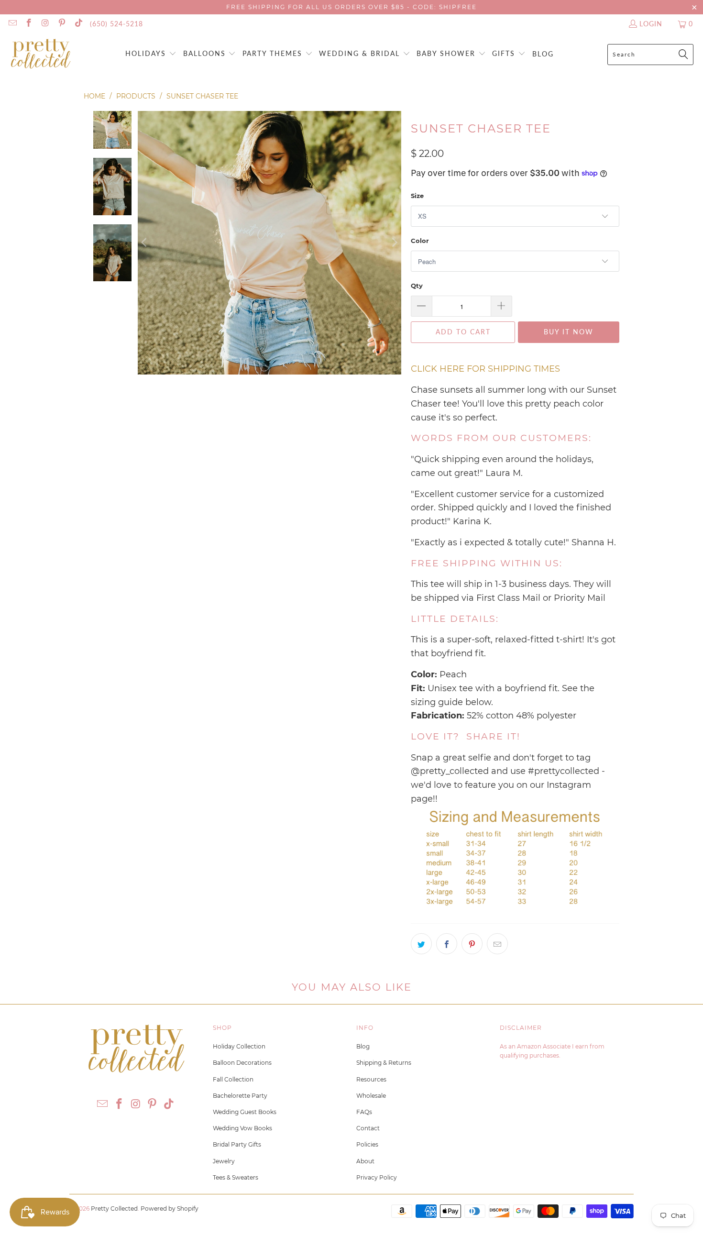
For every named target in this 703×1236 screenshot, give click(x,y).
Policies (367, 1144)
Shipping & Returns (383, 1062)
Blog (363, 1046)
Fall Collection (233, 1079)
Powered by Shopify (169, 1208)
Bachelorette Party (240, 1095)
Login (650, 24)
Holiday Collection (239, 1046)
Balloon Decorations (242, 1062)
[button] (150, 54)
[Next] (394, 243)
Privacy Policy (376, 1177)
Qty (417, 285)
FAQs (364, 1111)
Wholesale (371, 1095)
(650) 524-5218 (116, 24)
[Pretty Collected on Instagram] (45, 24)
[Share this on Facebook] (446, 943)
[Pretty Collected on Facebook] (28, 24)
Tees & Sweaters (235, 1177)
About (365, 1161)
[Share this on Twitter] (421, 943)
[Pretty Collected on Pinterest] (61, 24)
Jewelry (224, 1161)
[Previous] (145, 243)
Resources (371, 1079)
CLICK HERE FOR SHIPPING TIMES (485, 369)
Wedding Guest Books (244, 1111)
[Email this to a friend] (497, 943)
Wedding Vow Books (242, 1128)
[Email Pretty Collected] (12, 24)
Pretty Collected (114, 1208)
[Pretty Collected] (41, 54)
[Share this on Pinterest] (472, 943)
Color (420, 240)
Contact (368, 1128)
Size (417, 195)
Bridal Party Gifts (237, 1144)
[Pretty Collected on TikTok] (78, 24)
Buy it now (568, 332)
